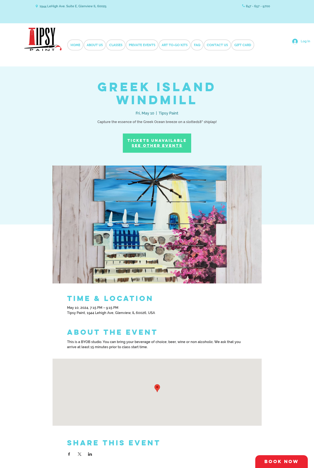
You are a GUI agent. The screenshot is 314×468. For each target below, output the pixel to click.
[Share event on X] (80, 454)
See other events (157, 145)
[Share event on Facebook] (69, 454)
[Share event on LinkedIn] (90, 454)
